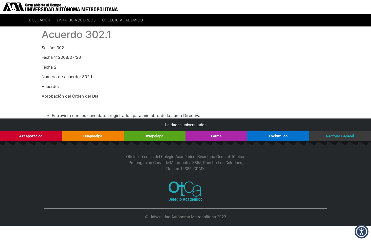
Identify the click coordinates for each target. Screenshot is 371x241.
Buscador (39, 20)
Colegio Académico (122, 20)
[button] (361, 231)
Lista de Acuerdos (76, 20)
